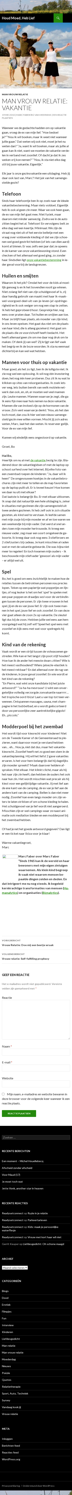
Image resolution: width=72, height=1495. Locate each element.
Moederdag (9, 1359)
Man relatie (8, 1345)
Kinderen (7, 1332)
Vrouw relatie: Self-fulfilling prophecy (25, 956)
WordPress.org (11, 1459)
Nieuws (6, 1366)
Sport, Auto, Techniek (15, 1393)
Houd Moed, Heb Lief (18, 18)
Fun (4, 1318)
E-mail (7, 1062)
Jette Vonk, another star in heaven (22, 1188)
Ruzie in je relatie (38, 1213)
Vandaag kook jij (11, 1407)
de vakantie (38, 460)
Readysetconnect (12, 1213)
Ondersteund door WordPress (39, 1485)
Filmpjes (7, 1311)
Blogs (5, 1291)
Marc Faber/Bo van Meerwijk (33, 114)
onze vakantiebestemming (44, 260)
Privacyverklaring (11, 1485)
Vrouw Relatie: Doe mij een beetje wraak (28, 943)
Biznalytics (50, 892)
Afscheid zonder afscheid (17, 1167)
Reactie (7, 997)
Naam (7, 1046)
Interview (8, 1325)
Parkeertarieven (37, 1220)
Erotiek (6, 1304)
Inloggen (7, 1438)
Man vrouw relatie (15, 94)
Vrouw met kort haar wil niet (44, 1237)
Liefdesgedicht (11, 1338)
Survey (6, 1400)
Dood (5, 1297)
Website (7, 1078)
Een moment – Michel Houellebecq (22, 1161)
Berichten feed (11, 1445)
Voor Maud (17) (11, 1174)
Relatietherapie (11, 1386)
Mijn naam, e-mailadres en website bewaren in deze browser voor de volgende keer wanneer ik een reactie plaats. (36, 1098)
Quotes (6, 1379)
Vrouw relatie (10, 1414)
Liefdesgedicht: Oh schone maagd (43, 1244)
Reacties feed (10, 1452)
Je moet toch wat (12, 1181)
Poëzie (6, 1373)
